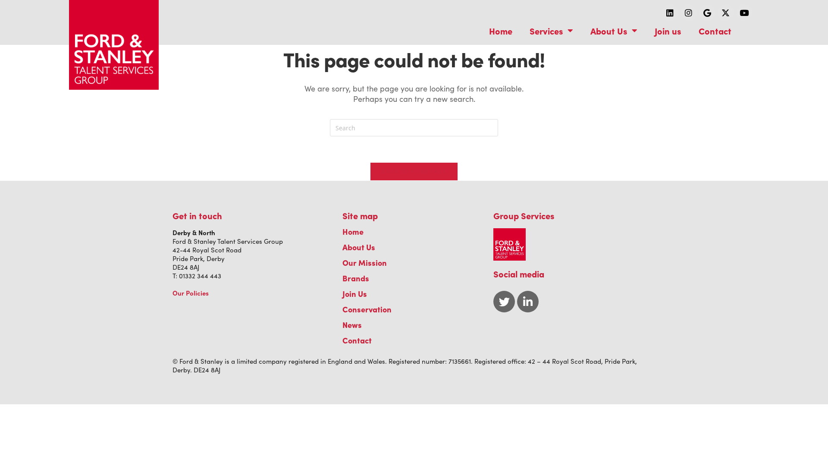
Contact (715, 31)
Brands (355, 278)
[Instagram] (689, 12)
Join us (668, 31)
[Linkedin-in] (528, 301)
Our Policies (190, 292)
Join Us (354, 293)
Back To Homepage (414, 171)
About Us (608, 31)
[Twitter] (504, 301)
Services (546, 31)
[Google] (707, 12)
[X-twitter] (726, 12)
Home (500, 31)
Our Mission (364, 262)
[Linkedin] (670, 12)
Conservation (367, 309)
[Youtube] (744, 12)
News (352, 324)
